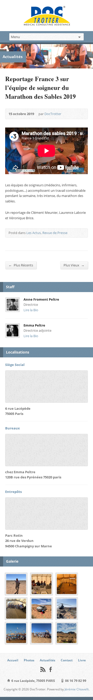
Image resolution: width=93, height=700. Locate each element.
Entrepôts (13, 491)
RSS (43, 669)
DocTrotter (52, 113)
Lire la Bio (31, 310)
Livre (82, 660)
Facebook (50, 669)
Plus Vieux (74, 265)
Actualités (47, 660)
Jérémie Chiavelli (77, 689)
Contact (67, 660)
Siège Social (15, 364)
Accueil (12, 660)
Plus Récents (21, 265)
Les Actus (33, 232)
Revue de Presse (54, 232)
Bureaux (12, 428)
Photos (29, 660)
